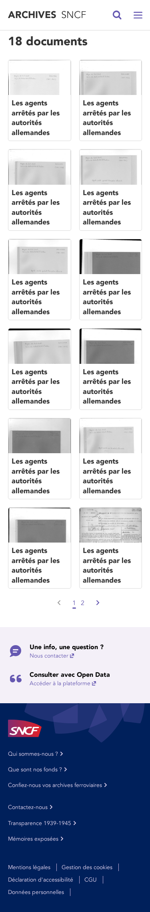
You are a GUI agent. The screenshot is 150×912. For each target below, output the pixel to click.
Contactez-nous (28, 807)
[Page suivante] (97, 603)
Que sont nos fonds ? (35, 769)
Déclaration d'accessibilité (40, 879)
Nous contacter (49, 655)
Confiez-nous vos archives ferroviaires (55, 785)
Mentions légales (29, 867)
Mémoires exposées (33, 838)
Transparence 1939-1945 (39, 823)
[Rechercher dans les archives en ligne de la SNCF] (117, 15)
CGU (90, 879)
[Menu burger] (138, 15)
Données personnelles (36, 892)
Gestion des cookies (87, 867)
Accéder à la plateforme (60, 683)
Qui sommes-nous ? (33, 754)
